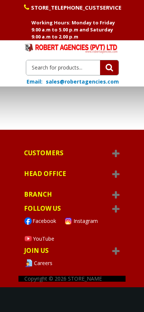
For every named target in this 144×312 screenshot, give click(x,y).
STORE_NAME (85, 278)
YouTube (43, 238)
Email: (34, 81)
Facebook (44, 220)
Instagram (85, 220)
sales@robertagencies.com (82, 81)
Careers (43, 263)
